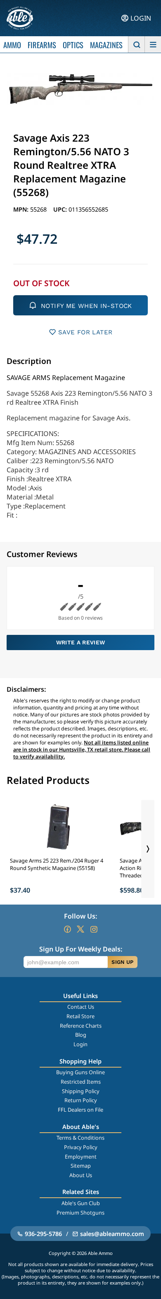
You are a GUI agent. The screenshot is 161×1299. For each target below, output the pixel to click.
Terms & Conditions (80, 1137)
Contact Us (80, 1006)
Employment (81, 1156)
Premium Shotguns (80, 1212)
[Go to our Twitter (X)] (80, 929)
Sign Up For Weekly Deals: (80, 949)
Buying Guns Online (80, 1072)
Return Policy (80, 1100)
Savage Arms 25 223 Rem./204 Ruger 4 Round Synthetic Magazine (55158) (56, 864)
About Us (80, 1175)
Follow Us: (80, 916)
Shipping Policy (80, 1091)
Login (80, 1044)
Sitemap (81, 1165)
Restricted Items (81, 1081)
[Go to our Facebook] (67, 929)
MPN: (21, 209)
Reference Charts (81, 1025)
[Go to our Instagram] (93, 929)
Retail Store (80, 1016)
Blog (80, 1034)
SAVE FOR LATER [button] (85, 332)
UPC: (61, 209)
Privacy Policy (80, 1147)
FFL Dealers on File (80, 1109)
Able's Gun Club (81, 1203)
